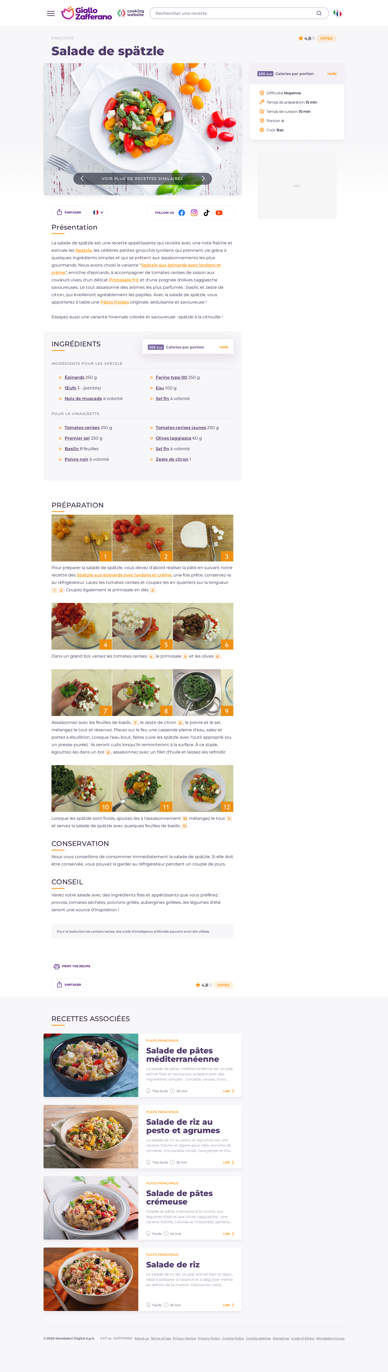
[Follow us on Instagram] (195, 212)
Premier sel (77, 438)
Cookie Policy (233, 1338)
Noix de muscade (83, 398)
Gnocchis (62, 38)
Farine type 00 (171, 377)
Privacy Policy (209, 1338)
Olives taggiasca (173, 438)
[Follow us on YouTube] (219, 212)
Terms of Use (161, 1338)
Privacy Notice (184, 1338)
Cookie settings (258, 1338)
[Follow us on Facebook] (182, 212)
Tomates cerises (82, 427)
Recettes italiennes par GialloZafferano (103, 13)
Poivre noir (76, 459)
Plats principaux (162, 1041)
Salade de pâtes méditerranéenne (182, 1055)
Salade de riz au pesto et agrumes (183, 1126)
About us (141, 1338)
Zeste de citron (172, 459)
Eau (160, 387)
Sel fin (162, 398)
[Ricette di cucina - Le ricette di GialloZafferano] (337, 13)
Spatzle (83, 250)
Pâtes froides (115, 302)
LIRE (226, 1091)
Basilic (72, 448)
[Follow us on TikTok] (207, 212)
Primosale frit (124, 279)
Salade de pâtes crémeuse (179, 1197)
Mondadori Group (330, 1338)
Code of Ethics (302, 1338)
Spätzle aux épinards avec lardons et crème (124, 575)
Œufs (70, 387)
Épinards (74, 377)
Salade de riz (173, 1265)
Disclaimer (281, 1338)
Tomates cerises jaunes (181, 427)
